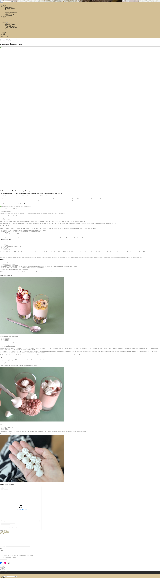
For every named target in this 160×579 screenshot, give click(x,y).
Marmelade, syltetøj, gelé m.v (11, 12)
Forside (1, 39)
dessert (3, 531)
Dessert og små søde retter (10, 10)
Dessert (5, 39)
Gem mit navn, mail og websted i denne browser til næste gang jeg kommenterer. (17, 555)
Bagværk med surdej (9, 7)
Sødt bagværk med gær (9, 14)
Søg (13, 1)
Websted (1, 552)
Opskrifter (4, 6)
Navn (1, 548)
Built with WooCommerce (5, 572)
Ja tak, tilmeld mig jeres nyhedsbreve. (8, 557)
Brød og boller (8, 9)
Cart (3, 577)
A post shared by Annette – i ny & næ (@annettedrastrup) (20, 527)
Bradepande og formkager (10, 8)
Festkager (4, 16)
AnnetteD (7, 40)
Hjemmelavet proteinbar (5, 533)
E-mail (1, 550)
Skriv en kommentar (14, 40)
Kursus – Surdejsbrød (4, 532)
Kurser (3, 17)
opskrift (7, 531)
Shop (3, 18)
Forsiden (4, 5)
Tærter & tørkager (8, 15)
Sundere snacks (8, 13)
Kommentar (2, 546)
